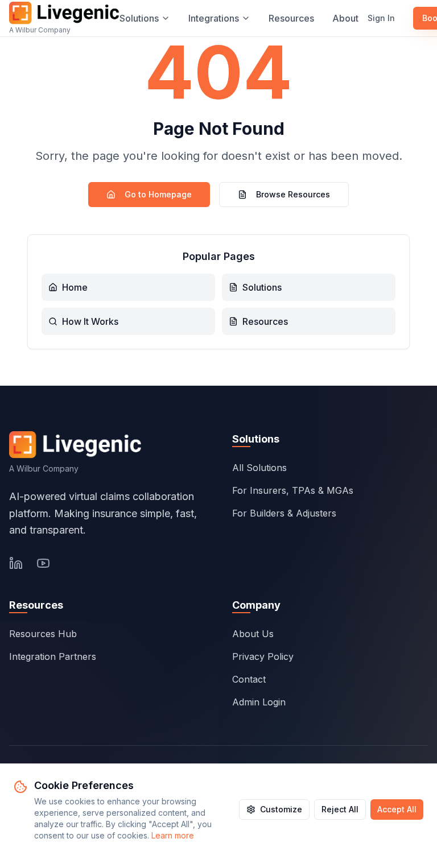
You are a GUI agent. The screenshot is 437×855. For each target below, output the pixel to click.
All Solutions (259, 467)
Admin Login (259, 702)
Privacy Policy (263, 656)
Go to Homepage (158, 194)
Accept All (397, 809)
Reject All (339, 809)
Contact (249, 679)
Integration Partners (52, 656)
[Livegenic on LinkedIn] (16, 563)
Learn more (172, 835)
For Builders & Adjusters (284, 513)
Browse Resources (293, 194)
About (345, 18)
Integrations (213, 18)
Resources (291, 18)
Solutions (139, 18)
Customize (281, 809)
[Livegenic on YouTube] (43, 563)
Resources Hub (43, 633)
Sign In (381, 18)
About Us (253, 633)
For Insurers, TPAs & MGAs (292, 490)
